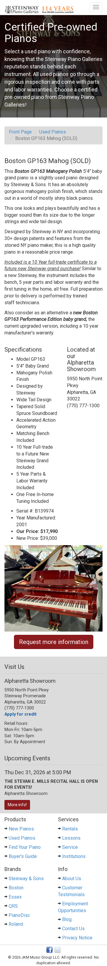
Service (70, 847)
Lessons (71, 838)
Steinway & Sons (26, 878)
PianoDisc (19, 915)
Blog (67, 919)
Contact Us (73, 928)
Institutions (74, 856)
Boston (16, 888)
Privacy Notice (77, 938)
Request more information (53, 641)
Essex (15, 897)
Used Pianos (52, 132)
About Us (71, 878)
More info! (17, 804)
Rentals (70, 829)
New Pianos (21, 829)
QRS (13, 906)
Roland (16, 924)
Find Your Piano (25, 847)
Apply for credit (20, 714)
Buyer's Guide (23, 856)
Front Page (20, 132)
